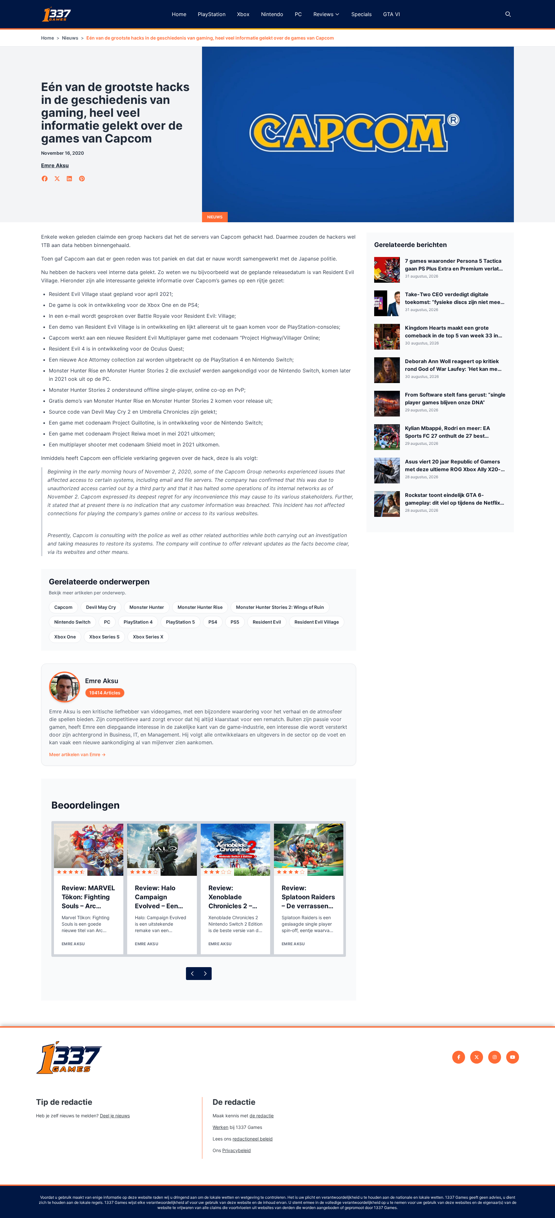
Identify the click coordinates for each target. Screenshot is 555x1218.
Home (179, 14)
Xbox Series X (148, 636)
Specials (361, 14)
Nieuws (70, 38)
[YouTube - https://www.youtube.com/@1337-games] (512, 1057)
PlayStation (211, 14)
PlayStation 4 (138, 622)
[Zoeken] (508, 14)
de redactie (262, 1115)
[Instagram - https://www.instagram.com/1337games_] (494, 1057)
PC (298, 14)
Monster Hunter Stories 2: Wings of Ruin (280, 607)
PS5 (235, 622)
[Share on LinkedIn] (69, 178)
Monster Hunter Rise (200, 607)
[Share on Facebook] (44, 178)
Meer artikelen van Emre (77, 754)
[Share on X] (57, 178)
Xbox (243, 14)
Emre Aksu (55, 165)
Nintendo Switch (72, 622)
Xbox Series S (104, 636)
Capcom (63, 607)
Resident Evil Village (317, 622)
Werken (220, 1127)
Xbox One (65, 636)
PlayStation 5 (180, 622)
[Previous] (192, 973)
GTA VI (391, 14)
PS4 (212, 622)
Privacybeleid (236, 1150)
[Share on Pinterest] (82, 178)
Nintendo (272, 14)
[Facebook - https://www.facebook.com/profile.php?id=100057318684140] (458, 1057)
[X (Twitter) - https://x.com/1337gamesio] (476, 1057)
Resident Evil (267, 622)
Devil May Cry (101, 607)
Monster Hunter (146, 607)
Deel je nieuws (115, 1115)
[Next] (205, 973)
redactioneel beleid (253, 1138)
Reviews (323, 14)
